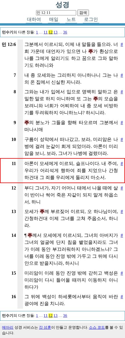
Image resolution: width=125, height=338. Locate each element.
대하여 (34, 19)
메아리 (7, 328)
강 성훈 (45, 328)
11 (46, 32)
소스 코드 (97, 328)
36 (65, 32)
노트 (71, 19)
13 (55, 32)
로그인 (91, 19)
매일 (53, 19)
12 (51, 32)
